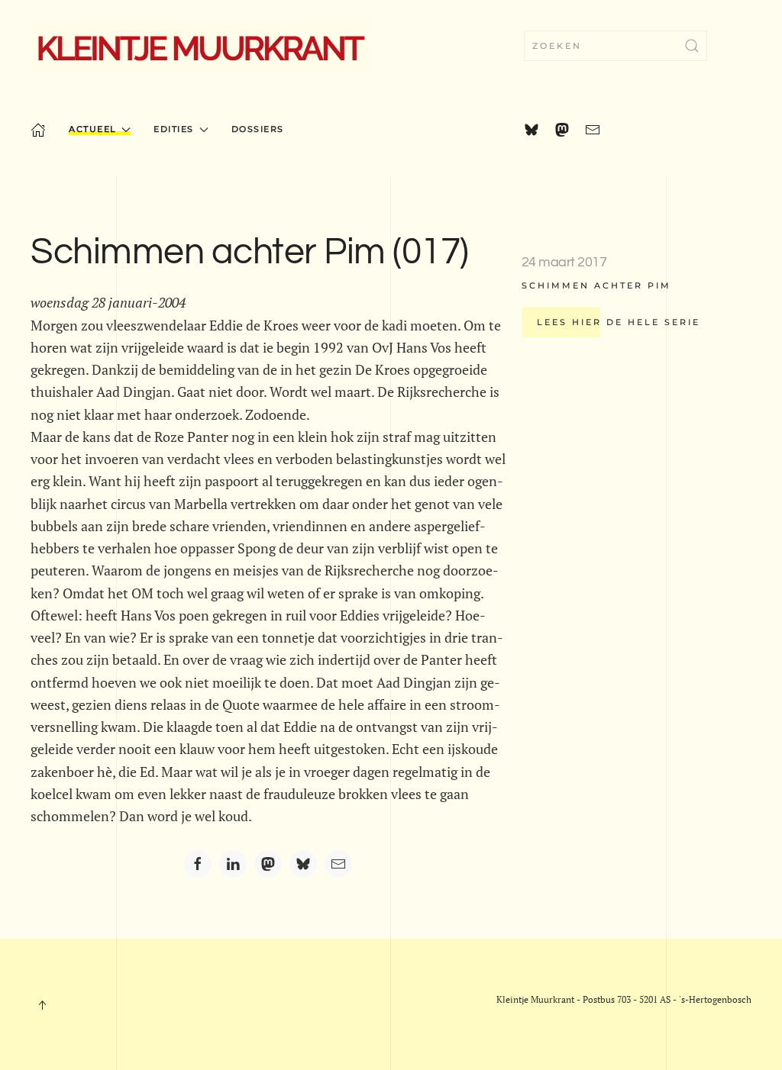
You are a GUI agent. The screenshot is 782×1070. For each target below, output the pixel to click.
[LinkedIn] (233, 864)
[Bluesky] (303, 864)
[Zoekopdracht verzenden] (692, 46)
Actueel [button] (93, 129)
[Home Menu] (38, 129)
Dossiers (257, 129)
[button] (42, 1005)
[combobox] (615, 46)
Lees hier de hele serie (618, 322)
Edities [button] (173, 129)
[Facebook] (198, 864)
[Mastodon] (268, 864)
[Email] (338, 864)
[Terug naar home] (199, 45)
